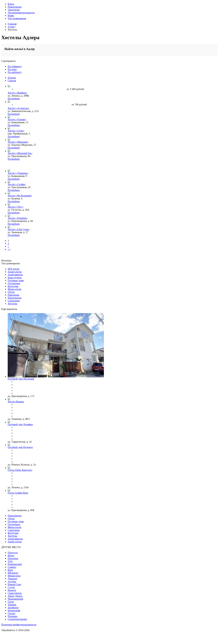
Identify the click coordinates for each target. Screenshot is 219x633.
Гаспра (11, 613)
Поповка (12, 616)
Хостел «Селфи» (17, 184)
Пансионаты (14, 297)
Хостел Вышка (16, 401)
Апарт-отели (15, 271)
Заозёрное (13, 607)
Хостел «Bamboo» (17, 92)
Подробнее (14, 98)
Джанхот (12, 578)
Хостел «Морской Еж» (20, 153)
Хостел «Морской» (18, 142)
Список (12, 80)
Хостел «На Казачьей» (20, 195)
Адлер (11, 26)
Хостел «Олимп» (17, 119)
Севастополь (15, 593)
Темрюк (12, 604)
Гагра (11, 601)
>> (9, 249)
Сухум (11, 587)
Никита (12, 590)
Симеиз (12, 567)
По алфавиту (15, 66)
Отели (11, 292)
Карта (11, 4)
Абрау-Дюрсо (15, 596)
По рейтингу (15, 72)
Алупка (12, 581)
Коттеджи (13, 286)
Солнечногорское (17, 619)
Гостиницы (14, 283)
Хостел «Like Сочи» (19, 229)
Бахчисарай (14, 610)
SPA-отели (13, 268)
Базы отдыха (14, 277)
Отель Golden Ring (18, 492)
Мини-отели (14, 289)
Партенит (13, 558)
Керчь (11, 555)
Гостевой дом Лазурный (21, 378)
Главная (12, 23)
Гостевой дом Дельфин (20, 424)
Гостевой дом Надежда (20, 447)
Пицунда (13, 552)
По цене (12, 69)
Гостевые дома (16, 280)
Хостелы (12, 303)
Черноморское (15, 598)
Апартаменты (15, 274)
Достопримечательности (21, 12)
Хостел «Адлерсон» (18, 108)
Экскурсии (14, 9)
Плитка (12, 77)
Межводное (14, 575)
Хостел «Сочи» (16, 130)
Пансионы (13, 295)
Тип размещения (17, 18)
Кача (10, 570)
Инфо (11, 15)
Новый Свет (14, 584)
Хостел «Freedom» (18, 218)
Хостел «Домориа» (18, 173)
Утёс (10, 561)
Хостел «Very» (15, 206)
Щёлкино (13, 572)
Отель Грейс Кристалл (20, 470)
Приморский (15, 564)
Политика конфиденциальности (18, 624)
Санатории (14, 300)
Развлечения (14, 6)
